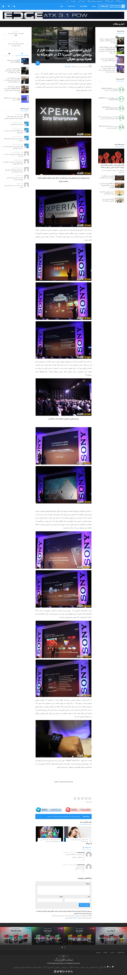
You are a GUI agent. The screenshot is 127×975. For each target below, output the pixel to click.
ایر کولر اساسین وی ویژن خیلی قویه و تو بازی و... (13, 140)
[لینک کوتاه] (65, 67)
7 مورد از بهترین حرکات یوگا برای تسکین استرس (107, 193)
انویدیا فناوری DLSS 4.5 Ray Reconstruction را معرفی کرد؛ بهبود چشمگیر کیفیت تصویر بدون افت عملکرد (106, 50)
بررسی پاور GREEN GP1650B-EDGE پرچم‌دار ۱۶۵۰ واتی (109, 90)
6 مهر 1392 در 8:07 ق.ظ (69, 853)
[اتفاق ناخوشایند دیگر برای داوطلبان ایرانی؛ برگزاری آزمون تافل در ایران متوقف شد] (25, 70)
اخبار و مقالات (104, 6)
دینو (67, 1)
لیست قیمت (71, 6)
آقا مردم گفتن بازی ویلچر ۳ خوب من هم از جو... (13, 155)
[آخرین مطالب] (22, 54)
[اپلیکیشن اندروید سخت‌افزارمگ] (69, 971)
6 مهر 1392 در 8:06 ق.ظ (69, 865)
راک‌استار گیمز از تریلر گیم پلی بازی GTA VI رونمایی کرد (107, 60)
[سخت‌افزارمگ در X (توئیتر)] (58, 971)
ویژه (61, 6)
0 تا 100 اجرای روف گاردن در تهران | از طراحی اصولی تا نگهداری (106, 185)
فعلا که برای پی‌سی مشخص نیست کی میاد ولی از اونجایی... (13, 147)
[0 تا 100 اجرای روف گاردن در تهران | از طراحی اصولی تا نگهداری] (119, 185)
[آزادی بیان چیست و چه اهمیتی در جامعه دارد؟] (119, 200)
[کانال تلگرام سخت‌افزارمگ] (66, 971)
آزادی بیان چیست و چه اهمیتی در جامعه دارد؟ (108, 200)
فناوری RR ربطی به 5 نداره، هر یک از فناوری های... (13, 132)
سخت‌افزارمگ (120, 952)
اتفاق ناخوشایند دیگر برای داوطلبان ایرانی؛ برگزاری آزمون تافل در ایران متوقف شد (12, 71)
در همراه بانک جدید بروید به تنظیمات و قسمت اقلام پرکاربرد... (13, 163)
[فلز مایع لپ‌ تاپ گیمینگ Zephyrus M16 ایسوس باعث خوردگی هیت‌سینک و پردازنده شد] (25, 89)
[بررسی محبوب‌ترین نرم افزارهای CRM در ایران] (25, 99)
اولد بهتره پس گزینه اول (17, 124)
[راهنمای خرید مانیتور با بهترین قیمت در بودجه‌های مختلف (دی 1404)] (79, 936)
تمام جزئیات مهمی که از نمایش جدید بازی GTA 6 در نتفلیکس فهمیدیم (107, 41)
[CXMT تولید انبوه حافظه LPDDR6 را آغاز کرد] (25, 61)
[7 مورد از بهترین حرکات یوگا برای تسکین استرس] (119, 192)
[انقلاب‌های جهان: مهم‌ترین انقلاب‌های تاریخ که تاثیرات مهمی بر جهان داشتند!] (111, 156)
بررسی (94, 6)
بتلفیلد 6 (73, 1)
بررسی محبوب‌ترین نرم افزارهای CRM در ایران (12, 99)
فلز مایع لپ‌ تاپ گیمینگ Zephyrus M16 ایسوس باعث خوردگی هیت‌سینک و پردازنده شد (63, 817)
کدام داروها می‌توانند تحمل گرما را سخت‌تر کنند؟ (79, 841)
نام (88, 896)
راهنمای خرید (83, 6)
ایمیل (60, 896)
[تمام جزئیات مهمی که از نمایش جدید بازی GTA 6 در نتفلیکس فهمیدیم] (120, 41)
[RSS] (72, 971)
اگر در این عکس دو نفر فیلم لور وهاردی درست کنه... (15, 179)
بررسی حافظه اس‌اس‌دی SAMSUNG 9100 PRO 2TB (108, 99)
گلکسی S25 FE (109, 1)
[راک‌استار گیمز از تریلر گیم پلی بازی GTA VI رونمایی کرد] (120, 59)
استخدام (98, 952)
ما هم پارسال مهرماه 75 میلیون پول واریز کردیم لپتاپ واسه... (14, 171)
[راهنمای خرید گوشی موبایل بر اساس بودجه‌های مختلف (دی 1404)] (111, 936)
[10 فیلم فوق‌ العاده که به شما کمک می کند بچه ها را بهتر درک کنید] (49, 834)
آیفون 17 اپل (81, 1)
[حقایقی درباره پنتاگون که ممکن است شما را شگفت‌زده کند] (119, 177)
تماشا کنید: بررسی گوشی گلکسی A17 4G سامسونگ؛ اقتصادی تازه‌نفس (108, 118)
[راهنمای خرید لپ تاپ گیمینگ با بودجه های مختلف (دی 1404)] (16, 936)
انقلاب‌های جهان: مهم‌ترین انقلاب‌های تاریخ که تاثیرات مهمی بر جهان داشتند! (112, 166)
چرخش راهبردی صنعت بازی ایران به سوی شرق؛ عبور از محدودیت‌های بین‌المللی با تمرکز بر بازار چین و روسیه (107, 69)
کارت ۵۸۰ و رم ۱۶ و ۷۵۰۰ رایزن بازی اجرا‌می (13, 186)
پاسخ (83, 860)
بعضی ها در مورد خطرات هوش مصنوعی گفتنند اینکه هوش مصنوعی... (13, 117)
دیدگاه (86, 848)
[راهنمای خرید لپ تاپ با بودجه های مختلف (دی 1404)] (47, 936)
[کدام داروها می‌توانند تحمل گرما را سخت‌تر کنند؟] (77, 834)
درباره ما (112, 952)
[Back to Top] (63, 956)
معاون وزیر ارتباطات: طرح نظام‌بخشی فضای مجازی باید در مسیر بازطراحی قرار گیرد (11, 80)
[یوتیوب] (78, 809)
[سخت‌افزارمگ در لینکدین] (55, 971)
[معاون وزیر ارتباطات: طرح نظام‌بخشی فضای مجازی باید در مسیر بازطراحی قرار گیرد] (25, 80)
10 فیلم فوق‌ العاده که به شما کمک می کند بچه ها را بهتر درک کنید (50, 841)
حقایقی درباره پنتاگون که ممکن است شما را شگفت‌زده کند (106, 178)
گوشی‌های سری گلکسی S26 (94, 1)
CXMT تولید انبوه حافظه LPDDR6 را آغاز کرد (13, 61)
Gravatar (74, 918)
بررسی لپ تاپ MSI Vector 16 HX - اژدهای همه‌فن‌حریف (108, 127)
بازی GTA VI (119, 1)
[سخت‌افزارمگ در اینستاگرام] (64, 971)
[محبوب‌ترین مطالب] (9, 54)
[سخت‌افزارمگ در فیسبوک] (61, 971)
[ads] (63, 15)
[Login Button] (3, 6)
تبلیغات (105, 952)
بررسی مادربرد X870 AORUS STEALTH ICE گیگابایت (110, 108)
